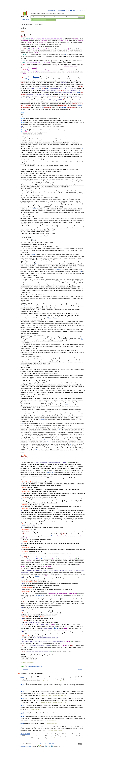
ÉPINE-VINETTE (25, 734)
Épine (22, 705)
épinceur (25, 669)
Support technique (44, 743)
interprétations (50, 19)
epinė (22, 713)
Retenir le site (51, 10)
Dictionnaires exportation (26, 746)
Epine (22, 684)
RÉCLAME (51, 743)
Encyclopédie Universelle (38, 19)
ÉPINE (22, 691)
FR (82, 10)
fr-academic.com (25, 19)
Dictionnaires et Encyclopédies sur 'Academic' (47, 14)
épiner (80, 669)
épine (22, 677)
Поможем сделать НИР (35, 666)
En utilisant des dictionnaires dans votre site (68, 10)
